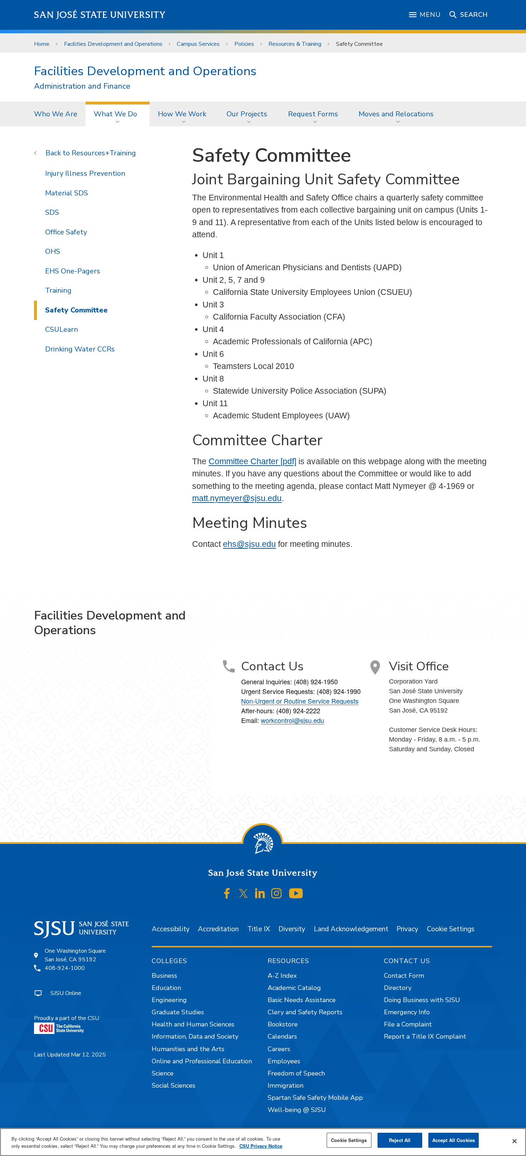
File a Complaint (408, 1024)
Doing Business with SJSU (422, 1000)
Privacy (407, 929)
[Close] (514, 1141)
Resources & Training (294, 44)
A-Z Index (282, 975)
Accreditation (218, 929)
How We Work (182, 114)
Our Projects (247, 114)
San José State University (100, 14)
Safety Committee (76, 310)
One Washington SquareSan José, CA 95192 (75, 955)
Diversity (291, 929)
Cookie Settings (450, 929)
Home (41, 44)
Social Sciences (173, 1085)
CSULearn (61, 329)
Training (58, 290)
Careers (279, 1049)
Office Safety (66, 232)
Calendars (282, 1036)
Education (166, 987)
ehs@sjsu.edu (249, 544)
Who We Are (55, 114)
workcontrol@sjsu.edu (292, 720)
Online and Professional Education (202, 1061)
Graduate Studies (178, 1012)
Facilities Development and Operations (113, 44)
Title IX (258, 929)
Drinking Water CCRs (80, 349)
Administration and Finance (82, 86)
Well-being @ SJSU (297, 1110)
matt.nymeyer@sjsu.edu (237, 498)
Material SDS (66, 193)
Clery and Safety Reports (305, 1012)
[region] (263, 1142)
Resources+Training (104, 153)
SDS (52, 212)
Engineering (169, 1000)
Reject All (399, 1140)
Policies (244, 44)
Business (164, 975)
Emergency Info (407, 1012)
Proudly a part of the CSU (66, 1018)
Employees (284, 1061)
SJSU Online (65, 993)
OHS (52, 251)
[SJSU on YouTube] (295, 893)
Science (163, 1073)
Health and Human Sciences (193, 1024)
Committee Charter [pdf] (252, 461)
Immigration (285, 1085)
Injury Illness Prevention (85, 173)
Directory (397, 987)
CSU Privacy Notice (260, 1145)
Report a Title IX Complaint (425, 1036)
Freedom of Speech (296, 1073)
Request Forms (313, 114)
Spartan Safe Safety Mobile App (315, 1097)
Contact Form (404, 975)
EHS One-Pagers (72, 271)
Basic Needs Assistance (302, 1000)
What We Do (115, 114)
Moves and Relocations (396, 114)
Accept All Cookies (453, 1140)
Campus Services (198, 44)
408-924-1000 (65, 968)
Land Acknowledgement (351, 929)
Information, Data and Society (195, 1036)
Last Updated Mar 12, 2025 (70, 1055)
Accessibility (171, 929)
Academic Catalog (294, 987)
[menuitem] (56, 114)
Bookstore (283, 1024)
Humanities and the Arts (188, 1049)
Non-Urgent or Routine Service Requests (300, 700)
